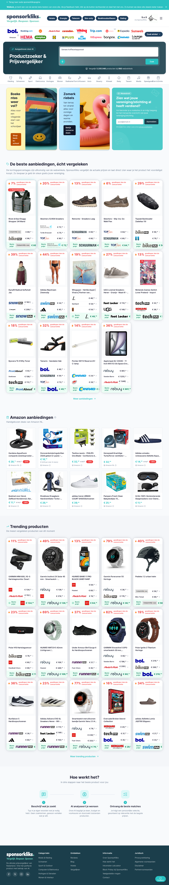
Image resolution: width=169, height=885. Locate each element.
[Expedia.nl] (123, 31)
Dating (123, 18)
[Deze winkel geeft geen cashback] (115, 29)
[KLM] (82, 37)
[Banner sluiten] (166, 7)
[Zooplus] (40, 37)
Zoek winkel (152, 34)
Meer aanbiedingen (83, 398)
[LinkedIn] (27, 874)
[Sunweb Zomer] (137, 31)
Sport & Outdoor (45, 865)
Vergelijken (75, 869)
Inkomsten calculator (112, 865)
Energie (63, 18)
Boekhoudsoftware (106, 18)
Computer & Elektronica (48, 869)
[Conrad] (123, 37)
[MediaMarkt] (54, 31)
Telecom (76, 18)
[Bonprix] (109, 37)
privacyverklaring (145, 127)
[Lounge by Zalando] (137, 37)
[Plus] (68, 37)
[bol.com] (12, 31)
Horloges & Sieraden (47, 873)
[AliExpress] (95, 37)
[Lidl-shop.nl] (54, 37)
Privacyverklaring (142, 858)
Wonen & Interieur (46, 877)
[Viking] (82, 31)
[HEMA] (26, 37)
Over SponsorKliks (111, 858)
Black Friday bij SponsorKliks (115, 869)
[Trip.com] (95, 31)
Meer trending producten (83, 756)
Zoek (152, 61)
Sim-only (89, 18)
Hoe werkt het (109, 862)
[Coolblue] (40, 31)
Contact (106, 877)
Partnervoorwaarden (143, 869)
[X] (15, 874)
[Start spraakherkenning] (62, 61)
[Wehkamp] (109, 31)
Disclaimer (139, 865)
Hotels (52, 18)
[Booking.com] (26, 31)
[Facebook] (8, 874)
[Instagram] (21, 874)
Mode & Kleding (45, 858)
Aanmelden (151, 121)
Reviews (74, 858)
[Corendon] (68, 31)
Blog (72, 862)
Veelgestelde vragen (111, 873)
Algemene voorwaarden (145, 862)
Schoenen (42, 862)
